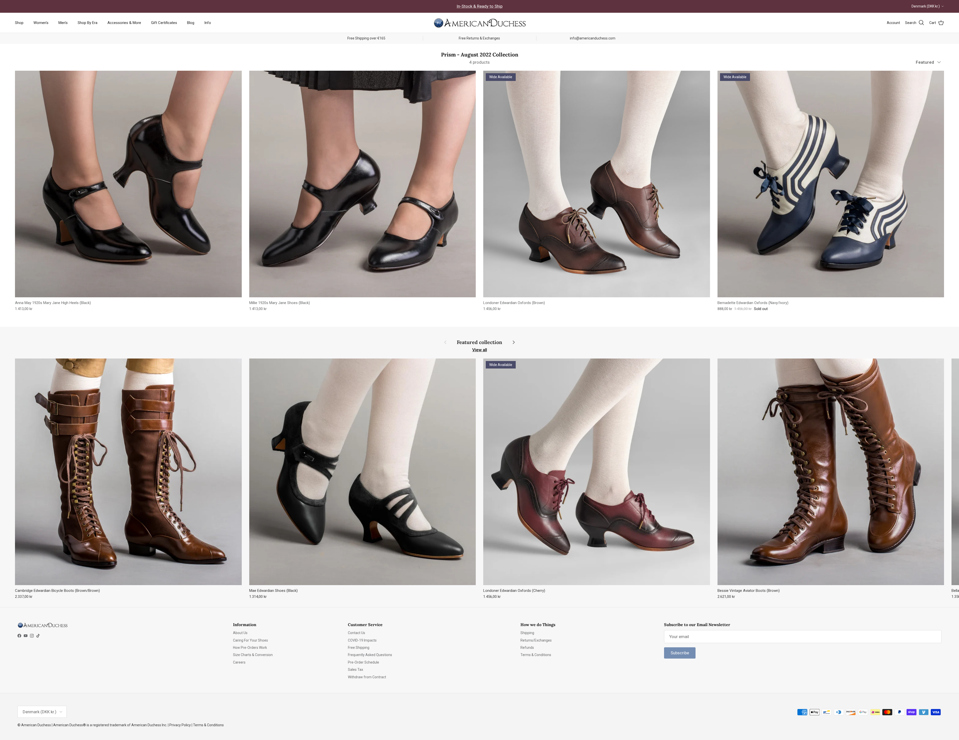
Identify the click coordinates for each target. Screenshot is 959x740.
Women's (40, 22)
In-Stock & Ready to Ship (479, 6)
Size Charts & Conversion (253, 655)
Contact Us (356, 633)
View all (479, 349)
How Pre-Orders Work (250, 648)
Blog (190, 22)
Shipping (527, 633)
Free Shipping (358, 648)
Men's (63, 22)
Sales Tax (355, 670)
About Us (240, 633)
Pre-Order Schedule (363, 662)
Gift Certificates (164, 22)
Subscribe (680, 652)
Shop (19, 22)
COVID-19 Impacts (362, 640)
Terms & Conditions (535, 655)
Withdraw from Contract (367, 677)
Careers (239, 662)
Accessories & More (124, 22)
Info (207, 22)
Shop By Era (87, 22)
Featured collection (479, 342)
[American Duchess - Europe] (479, 23)
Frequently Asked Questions (370, 655)
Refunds (527, 648)
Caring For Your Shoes (250, 640)
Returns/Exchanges (536, 640)
